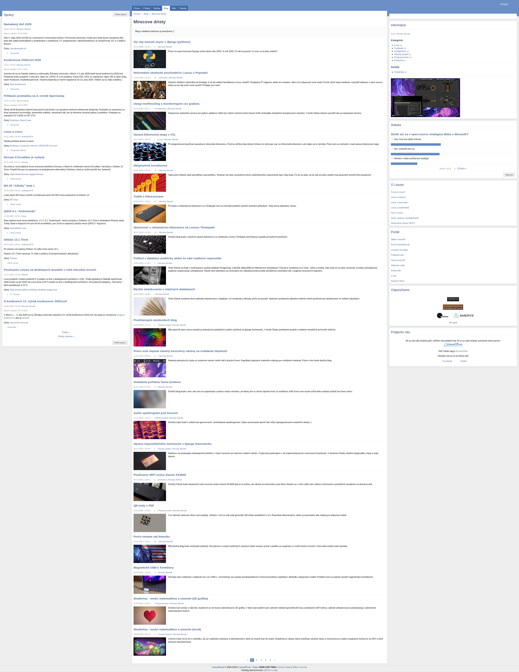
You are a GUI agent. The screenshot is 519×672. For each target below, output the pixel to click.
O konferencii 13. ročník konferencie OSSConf (35, 301)
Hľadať (514, 16)
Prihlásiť (504, 4)
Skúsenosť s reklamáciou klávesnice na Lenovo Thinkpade (174, 227)
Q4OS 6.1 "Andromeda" (20, 211)
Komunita (163, 78)
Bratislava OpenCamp (20, 120)
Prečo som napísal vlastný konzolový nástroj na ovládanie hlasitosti (180, 351)
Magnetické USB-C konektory (154, 567)
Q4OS (41, 220)
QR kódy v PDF (144, 505)
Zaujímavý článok (18, 150)
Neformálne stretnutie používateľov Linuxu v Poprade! (171, 72)
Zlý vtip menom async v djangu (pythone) (162, 41)
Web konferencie (18, 84)
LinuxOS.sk (17, 5)
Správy (157, 8)
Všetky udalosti (65, 336)
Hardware (162, 480)
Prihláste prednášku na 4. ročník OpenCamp (34, 95)
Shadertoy (400, 72)
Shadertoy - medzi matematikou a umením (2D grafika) (171, 598)
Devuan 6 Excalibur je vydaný (24, 157)
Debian (13, 258)
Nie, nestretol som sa (404, 149)
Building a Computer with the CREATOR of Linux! (33, 146)
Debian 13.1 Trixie (16, 239)
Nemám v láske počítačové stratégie (411, 158)
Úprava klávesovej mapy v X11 (154, 134)
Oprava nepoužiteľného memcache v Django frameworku (173, 443)
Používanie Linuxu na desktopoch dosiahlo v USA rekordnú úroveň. (50, 269)
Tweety (182, 8)
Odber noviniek (299, 667)
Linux (160, 139)
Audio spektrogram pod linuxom (156, 413)
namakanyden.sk (18, 48)
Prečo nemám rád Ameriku (152, 536)
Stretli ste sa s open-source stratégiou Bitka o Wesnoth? (429, 134)
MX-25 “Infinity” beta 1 (19, 185)
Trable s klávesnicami (148, 196)
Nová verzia (16, 179)
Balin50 (25, 275)
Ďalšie (65, 332)
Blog (166, 8)
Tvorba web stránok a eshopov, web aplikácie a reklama (463, 315)
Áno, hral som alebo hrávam (407, 139)
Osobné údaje (284, 667)
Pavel (24, 216)
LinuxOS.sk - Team (248, 667)
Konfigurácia (160, 109)
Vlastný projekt (164, 325)
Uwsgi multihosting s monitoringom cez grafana (166, 103)
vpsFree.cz (268, 670)
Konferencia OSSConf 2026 (22, 60)
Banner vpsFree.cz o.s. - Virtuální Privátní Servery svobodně (453, 299)
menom (24, 162)
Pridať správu (120, 14)
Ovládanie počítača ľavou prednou (157, 382)
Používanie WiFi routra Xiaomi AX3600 (160, 474)
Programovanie (165, 510)
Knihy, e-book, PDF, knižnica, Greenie (453, 307)
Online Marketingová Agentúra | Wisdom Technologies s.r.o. (442, 315)
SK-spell (453, 322)
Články (146, 8)
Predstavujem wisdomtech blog (155, 320)
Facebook (447, 361)
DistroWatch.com (18, 228)
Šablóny (515, 9)
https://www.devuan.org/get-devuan (27, 174)
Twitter (463, 361)
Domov (137, 14)
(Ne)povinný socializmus (150, 165)
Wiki (174, 8)
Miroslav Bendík (165, 47)
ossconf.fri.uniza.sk (19, 322)
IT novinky (15, 294)
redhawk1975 (27, 137)
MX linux (14, 200)
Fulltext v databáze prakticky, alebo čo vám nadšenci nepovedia (177, 258)
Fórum (137, 8)
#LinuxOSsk (462, 351)
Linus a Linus (13, 131)
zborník (25, 318)
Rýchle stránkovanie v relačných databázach (164, 289)
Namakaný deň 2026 (17, 24)
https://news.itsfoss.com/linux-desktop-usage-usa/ (33, 290)
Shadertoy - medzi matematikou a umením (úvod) (167, 629)
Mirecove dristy (159, 14)
